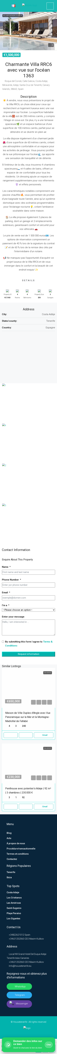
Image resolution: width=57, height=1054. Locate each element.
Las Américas (14, 903)
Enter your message (13, 616)
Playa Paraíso (14, 913)
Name (5, 566)
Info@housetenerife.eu (20, 966)
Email (5, 592)
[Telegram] (33, 1033)
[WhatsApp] (38, 1033)
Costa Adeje (13, 892)
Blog (9, 833)
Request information (28, 654)
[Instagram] (28, 1033)
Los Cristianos (14, 897)
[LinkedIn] (23, 1033)
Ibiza (9, 877)
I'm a (4, 605)
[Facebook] (18, 1033)
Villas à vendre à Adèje (12, 15)
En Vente (47, 673)
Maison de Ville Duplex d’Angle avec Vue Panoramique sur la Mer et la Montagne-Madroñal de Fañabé (27, 717)
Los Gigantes (13, 918)
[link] (28, 688)
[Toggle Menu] (4, 6)
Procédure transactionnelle (21, 848)
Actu (9, 838)
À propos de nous (16, 843)
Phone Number (10, 579)
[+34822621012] (50, 6)
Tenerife (11, 872)
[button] (28, 31)
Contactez (12, 859)
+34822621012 (16, 935)
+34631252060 (16, 938)
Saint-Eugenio (14, 908)
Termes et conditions (18, 854)
